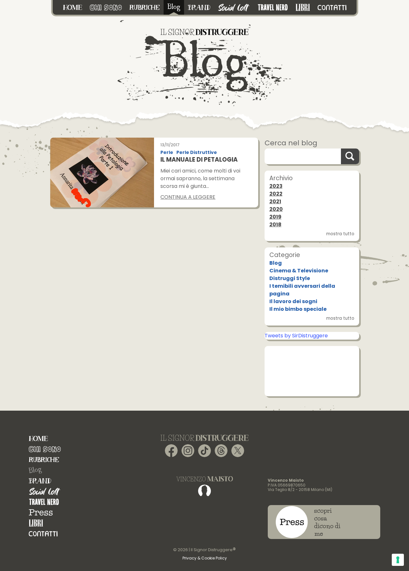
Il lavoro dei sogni (293, 301)
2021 (275, 201)
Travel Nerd (44, 502)
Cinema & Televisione (298, 270)
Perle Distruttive (196, 152)
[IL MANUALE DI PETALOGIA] (102, 172)
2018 (275, 224)
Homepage (38, 439)
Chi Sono (45, 449)
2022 (275, 193)
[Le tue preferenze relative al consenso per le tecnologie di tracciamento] (398, 560)
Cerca (350, 156)
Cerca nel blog (291, 143)
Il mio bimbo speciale (298, 309)
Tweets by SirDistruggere (296, 335)
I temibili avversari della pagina (302, 289)
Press (41, 513)
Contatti (43, 534)
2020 (276, 209)
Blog (275, 263)
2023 (275, 186)
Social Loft (45, 491)
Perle (166, 152)
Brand (40, 481)
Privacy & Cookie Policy (204, 558)
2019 (275, 217)
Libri (36, 523)
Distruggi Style (289, 278)
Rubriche (44, 460)
